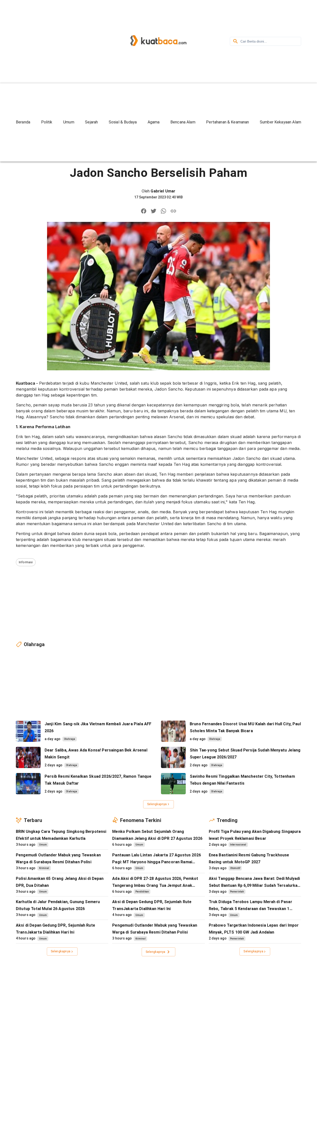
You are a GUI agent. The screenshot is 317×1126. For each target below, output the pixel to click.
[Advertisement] (58, 41)
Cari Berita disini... (253, 41)
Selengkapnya (157, 804)
